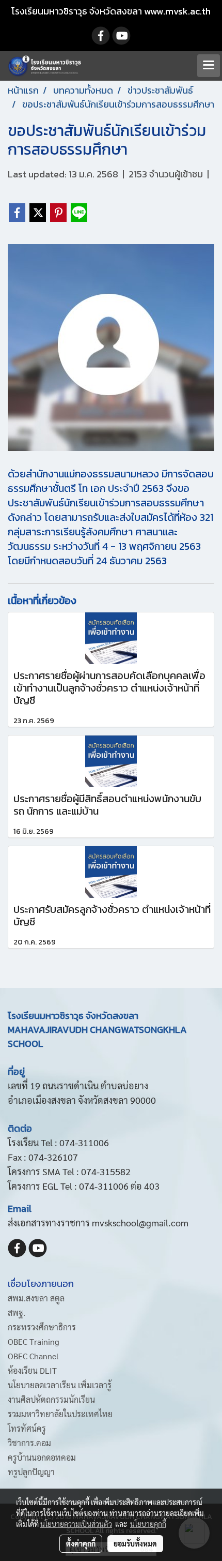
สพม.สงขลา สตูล (36, 1298)
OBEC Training (33, 1341)
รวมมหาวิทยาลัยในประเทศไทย (60, 1413)
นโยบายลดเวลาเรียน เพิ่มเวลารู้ (60, 1384)
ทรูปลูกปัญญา (31, 1471)
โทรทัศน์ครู (27, 1428)
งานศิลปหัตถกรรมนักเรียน (51, 1399)
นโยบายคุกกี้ (148, 1523)
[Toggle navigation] (208, 65)
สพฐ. (16, 1312)
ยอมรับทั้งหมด (135, 1543)
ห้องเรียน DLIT (32, 1370)
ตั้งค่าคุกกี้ (81, 1543)
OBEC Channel (33, 1355)
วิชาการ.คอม (29, 1442)
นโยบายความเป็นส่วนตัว (76, 1523)
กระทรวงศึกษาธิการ (42, 1327)
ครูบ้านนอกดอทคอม (42, 1457)
